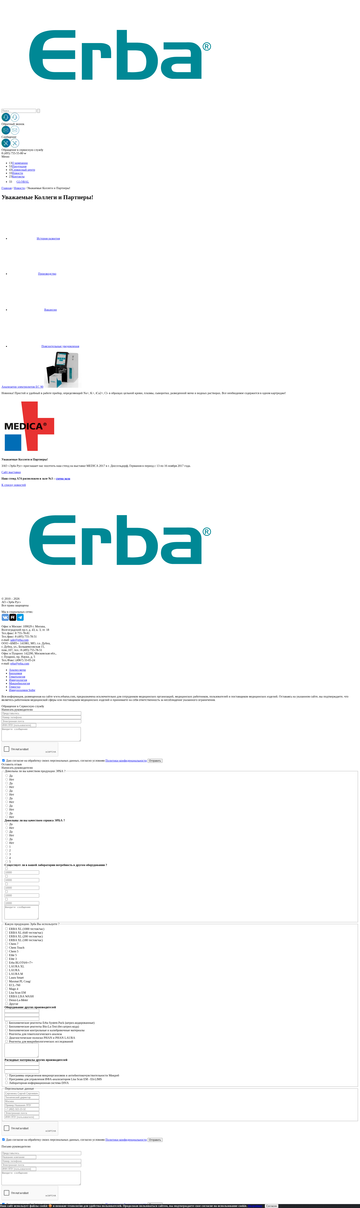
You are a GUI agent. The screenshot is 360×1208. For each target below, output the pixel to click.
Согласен (271, 1206)
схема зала (63, 478)
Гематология (17, 676)
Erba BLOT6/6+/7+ (21, 962)
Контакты (18, 176)
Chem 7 (13, 943)
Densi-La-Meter (18, 1000)
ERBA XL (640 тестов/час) (26, 932)
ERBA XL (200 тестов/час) (26, 936)
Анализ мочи (17, 669)
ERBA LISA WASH (21, 996)
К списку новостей (14, 484)
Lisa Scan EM (17, 992)
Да (11, 775)
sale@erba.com (19, 639)
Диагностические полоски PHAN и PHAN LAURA (42, 1037)
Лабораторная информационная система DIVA (39, 1083)
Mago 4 (13, 988)
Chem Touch (16, 947)
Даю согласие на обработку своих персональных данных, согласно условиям (76, 760)
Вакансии (50, 309)
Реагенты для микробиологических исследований (41, 1041)
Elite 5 (13, 955)
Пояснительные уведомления (60, 346)
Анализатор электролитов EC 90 (22, 386)
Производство (47, 273)
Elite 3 (13, 958)
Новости (17, 173)
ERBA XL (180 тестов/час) (26, 940)
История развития (48, 238)
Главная (7, 188)
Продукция (19, 166)
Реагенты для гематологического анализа (35, 1034)
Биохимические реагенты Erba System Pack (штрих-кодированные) (51, 1022)
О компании (20, 163)
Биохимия (15, 673)
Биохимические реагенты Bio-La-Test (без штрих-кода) (44, 1026)
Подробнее (255, 1205)
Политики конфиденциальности (126, 760)
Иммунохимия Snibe (22, 690)
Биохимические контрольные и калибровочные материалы (47, 1030)
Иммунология (18, 680)
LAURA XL (16, 966)
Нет (11, 779)
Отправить (155, 760)
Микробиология (19, 683)
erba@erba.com (19, 663)
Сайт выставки (11, 472)
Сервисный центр (23, 169)
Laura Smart (16, 977)
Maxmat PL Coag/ (20, 981)
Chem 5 (13, 951)
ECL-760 (14, 985)
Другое (13, 1003)
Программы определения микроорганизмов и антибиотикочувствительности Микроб (64, 1075)
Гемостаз (14, 686)
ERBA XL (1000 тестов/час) (26, 928)
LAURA (14, 970)
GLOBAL (22, 181)
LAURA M (16, 973)
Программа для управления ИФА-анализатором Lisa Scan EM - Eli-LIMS (55, 1079)
